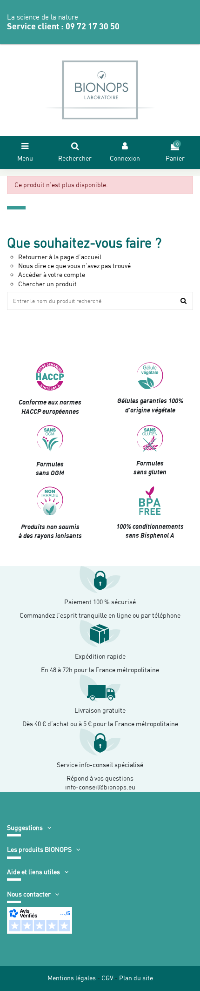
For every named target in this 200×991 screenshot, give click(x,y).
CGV (107, 978)
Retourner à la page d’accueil (59, 257)
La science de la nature (42, 17)
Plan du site (136, 978)
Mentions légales (71, 978)
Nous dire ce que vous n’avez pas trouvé (74, 266)
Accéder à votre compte (51, 274)
